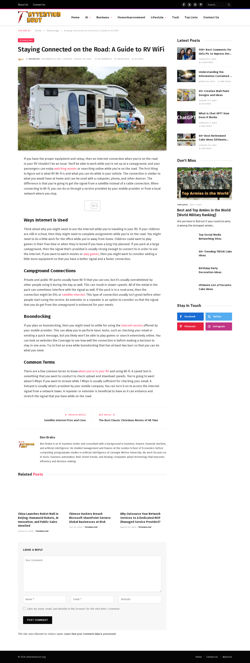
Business (102, 17)
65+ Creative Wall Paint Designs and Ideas (214, 93)
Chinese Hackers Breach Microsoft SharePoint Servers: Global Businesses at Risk (90, 518)
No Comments (105, 59)
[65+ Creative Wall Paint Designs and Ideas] (186, 95)
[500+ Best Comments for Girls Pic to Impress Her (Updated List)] (186, 53)
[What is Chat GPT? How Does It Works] (186, 117)
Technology (26, 40)
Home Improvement (131, 17)
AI (86, 17)
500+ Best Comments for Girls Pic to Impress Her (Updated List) (215, 52)
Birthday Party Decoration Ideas (210, 270)
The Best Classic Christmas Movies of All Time (128, 420)
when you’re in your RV (93, 371)
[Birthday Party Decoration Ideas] (186, 272)
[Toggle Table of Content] (92, 206)
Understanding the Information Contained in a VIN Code (215, 74)
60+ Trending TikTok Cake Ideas (215, 253)
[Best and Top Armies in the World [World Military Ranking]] (204, 183)
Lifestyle (157, 17)
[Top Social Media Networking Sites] (186, 238)
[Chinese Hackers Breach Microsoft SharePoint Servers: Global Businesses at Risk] (92, 495)
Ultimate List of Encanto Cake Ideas (215, 287)
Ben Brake (34, 59)
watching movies (65, 168)
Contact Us (39, 4)
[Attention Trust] (40, 17)
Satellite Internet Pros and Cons (65, 420)
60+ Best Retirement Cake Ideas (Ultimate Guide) (212, 138)
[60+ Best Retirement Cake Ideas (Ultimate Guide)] (186, 140)
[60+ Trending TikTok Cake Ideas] (186, 255)
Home (75, 17)
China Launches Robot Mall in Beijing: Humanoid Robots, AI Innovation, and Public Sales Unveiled (38, 519)
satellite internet (73, 294)
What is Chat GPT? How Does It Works (214, 115)
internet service (132, 325)
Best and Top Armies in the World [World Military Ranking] (204, 212)
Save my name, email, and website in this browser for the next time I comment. (73, 608)
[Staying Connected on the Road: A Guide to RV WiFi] (92, 108)
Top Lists (191, 17)
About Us (23, 4)
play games (91, 254)
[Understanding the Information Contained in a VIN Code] (186, 76)
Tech (175, 17)
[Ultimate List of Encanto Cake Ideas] (186, 289)
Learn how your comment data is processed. (90, 634)
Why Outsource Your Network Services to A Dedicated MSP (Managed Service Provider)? (140, 518)
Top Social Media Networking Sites (210, 236)
